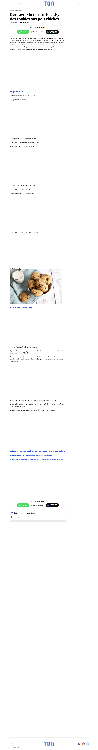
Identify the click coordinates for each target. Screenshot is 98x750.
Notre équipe (11, 743)
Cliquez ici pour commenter (20, 517)
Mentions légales (12, 745)
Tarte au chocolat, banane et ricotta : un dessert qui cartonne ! (31, 455)
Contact (10, 742)
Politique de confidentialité (14, 747)
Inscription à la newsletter (14, 740)
